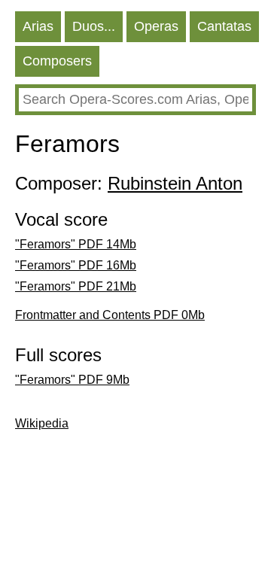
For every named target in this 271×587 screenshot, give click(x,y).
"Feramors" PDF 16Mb (75, 265)
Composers (57, 60)
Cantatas (224, 26)
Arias (38, 26)
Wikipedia (42, 423)
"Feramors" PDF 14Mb (75, 244)
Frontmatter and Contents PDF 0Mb (110, 315)
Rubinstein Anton (175, 183)
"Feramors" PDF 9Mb (72, 379)
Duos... (93, 26)
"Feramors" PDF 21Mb (75, 286)
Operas (156, 26)
